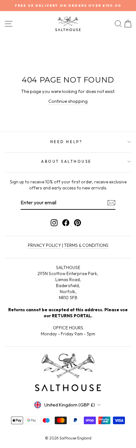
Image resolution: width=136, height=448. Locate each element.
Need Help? (66, 141)
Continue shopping (68, 101)
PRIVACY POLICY (44, 245)
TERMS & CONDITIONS (86, 245)
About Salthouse (66, 161)
